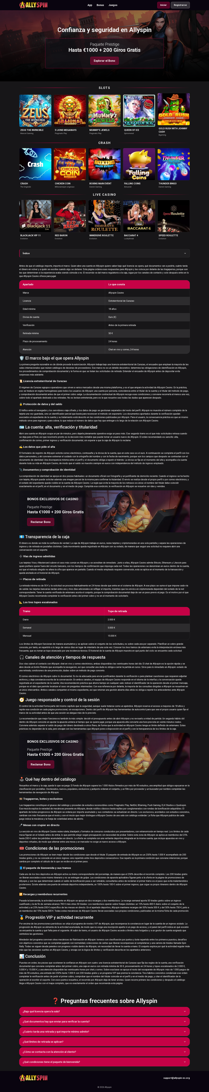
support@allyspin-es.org (176, 1078)
